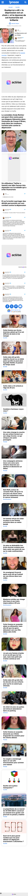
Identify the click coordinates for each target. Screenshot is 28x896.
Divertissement (7, 499)
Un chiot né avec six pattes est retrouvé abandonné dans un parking (13, 709)
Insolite (5, 337)
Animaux (5, 712)
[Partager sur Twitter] (12, 306)
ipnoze (14, 2)
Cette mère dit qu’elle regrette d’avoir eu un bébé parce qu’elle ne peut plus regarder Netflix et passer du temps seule (13, 361)
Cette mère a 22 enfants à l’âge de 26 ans (13, 387)
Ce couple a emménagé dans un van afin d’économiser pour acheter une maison (13, 761)
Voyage (5, 441)
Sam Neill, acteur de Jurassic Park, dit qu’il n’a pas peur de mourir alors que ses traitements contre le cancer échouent (13, 493)
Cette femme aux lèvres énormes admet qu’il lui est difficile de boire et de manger (13, 333)
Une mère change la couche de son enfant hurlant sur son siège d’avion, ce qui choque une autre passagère (14, 436)
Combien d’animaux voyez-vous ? (13, 410)
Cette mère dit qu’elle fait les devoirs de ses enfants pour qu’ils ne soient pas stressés (13, 683)
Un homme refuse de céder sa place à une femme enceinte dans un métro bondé (13, 521)
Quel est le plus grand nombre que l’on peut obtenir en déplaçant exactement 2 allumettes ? (13, 838)
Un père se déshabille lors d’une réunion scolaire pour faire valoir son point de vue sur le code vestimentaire (14, 548)
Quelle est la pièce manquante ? (10, 787)
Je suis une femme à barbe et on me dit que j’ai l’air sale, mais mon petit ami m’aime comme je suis (13, 656)
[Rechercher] (25, 2)
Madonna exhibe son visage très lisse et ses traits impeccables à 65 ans (14, 601)
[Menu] (2, 2)
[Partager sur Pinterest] (16, 306)
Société (17, 7)
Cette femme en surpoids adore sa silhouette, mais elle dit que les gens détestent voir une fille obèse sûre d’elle (13, 628)
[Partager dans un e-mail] (20, 306)
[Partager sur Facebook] (7, 306)
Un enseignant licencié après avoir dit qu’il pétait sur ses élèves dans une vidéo (13, 575)
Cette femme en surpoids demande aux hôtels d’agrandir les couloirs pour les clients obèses (13, 735)
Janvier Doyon (15, 23)
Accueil (11, 7)
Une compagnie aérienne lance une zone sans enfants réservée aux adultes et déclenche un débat (12, 464)
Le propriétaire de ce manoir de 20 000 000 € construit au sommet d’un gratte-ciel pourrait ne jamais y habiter (14, 812)
